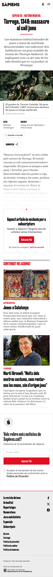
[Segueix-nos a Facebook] (48, 498)
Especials (8, 522)
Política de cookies (10, 545)
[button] (14, 135)
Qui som (6, 533)
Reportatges (9, 507)
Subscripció (9, 526)
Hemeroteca (9, 512)
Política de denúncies (11, 549)
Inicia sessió (37, 247)
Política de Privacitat (17, 476)
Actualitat (8, 502)
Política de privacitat (11, 541)
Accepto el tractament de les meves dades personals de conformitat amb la (27, 473)
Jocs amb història (12, 517)
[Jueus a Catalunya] (26, 285)
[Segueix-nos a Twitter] (48, 504)
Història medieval (32, 15)
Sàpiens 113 (17, 15)
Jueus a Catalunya (16, 307)
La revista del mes (12, 497)
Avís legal (6, 537)
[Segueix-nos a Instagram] (48, 510)
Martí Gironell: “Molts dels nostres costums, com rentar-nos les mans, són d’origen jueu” (25, 379)
